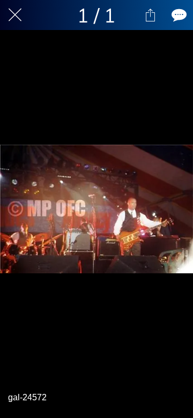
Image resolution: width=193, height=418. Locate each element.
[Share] (150, 15)
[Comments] (178, 15)
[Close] (15, 15)
